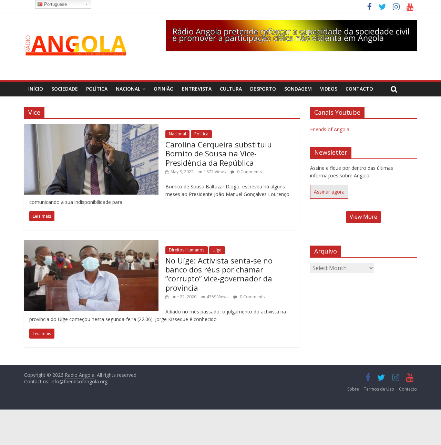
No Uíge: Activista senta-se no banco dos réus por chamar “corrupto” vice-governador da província (219, 274)
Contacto (359, 88)
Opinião (164, 88)
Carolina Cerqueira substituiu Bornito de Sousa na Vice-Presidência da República (218, 153)
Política (96, 88)
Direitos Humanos (186, 250)
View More (363, 216)
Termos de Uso (379, 389)
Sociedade (64, 88)
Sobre (353, 389)
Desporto (263, 88)
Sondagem (298, 88)
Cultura (231, 88)
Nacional (128, 88)
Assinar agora (329, 191)
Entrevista (197, 88)
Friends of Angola (329, 129)
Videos (328, 88)
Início (35, 88)
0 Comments (249, 172)
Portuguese (55, 4)
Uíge (217, 250)
